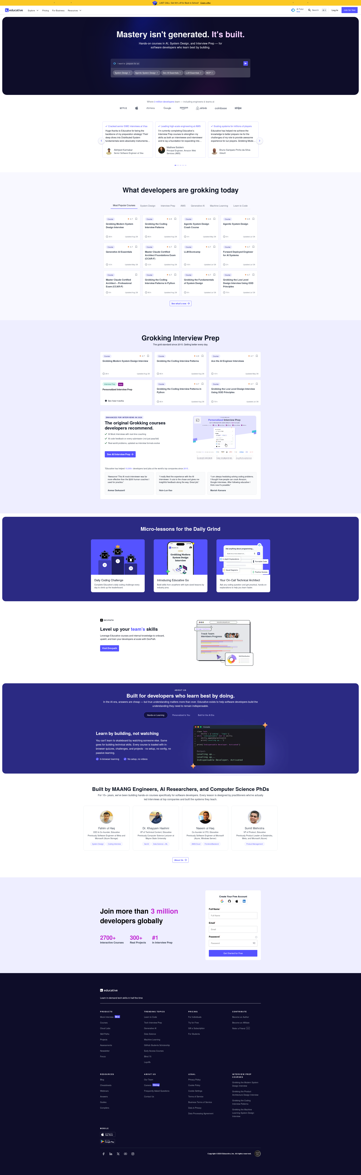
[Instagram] (133, 1155)
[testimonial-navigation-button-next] (259, 140)
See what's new (178, 303)
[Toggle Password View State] (254, 943)
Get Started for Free (233, 953)
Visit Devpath (109, 648)
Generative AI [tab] (198, 205)
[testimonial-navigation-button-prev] (101, 140)
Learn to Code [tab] (240, 205)
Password (214, 936)
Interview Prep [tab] (168, 205)
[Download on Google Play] (113, 1141)
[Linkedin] (111, 1155)
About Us (178, 860)
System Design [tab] (147, 205)
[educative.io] (14, 10)
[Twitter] (118, 1155)
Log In (335, 10)
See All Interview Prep (118, 454)
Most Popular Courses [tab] (124, 205)
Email (212, 923)
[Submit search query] (246, 63)
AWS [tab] (183, 205)
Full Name (214, 909)
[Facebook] (103, 1155)
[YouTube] (125, 1155)
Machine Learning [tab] (219, 205)
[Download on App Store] (113, 1134)
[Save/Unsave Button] (136, 219)
